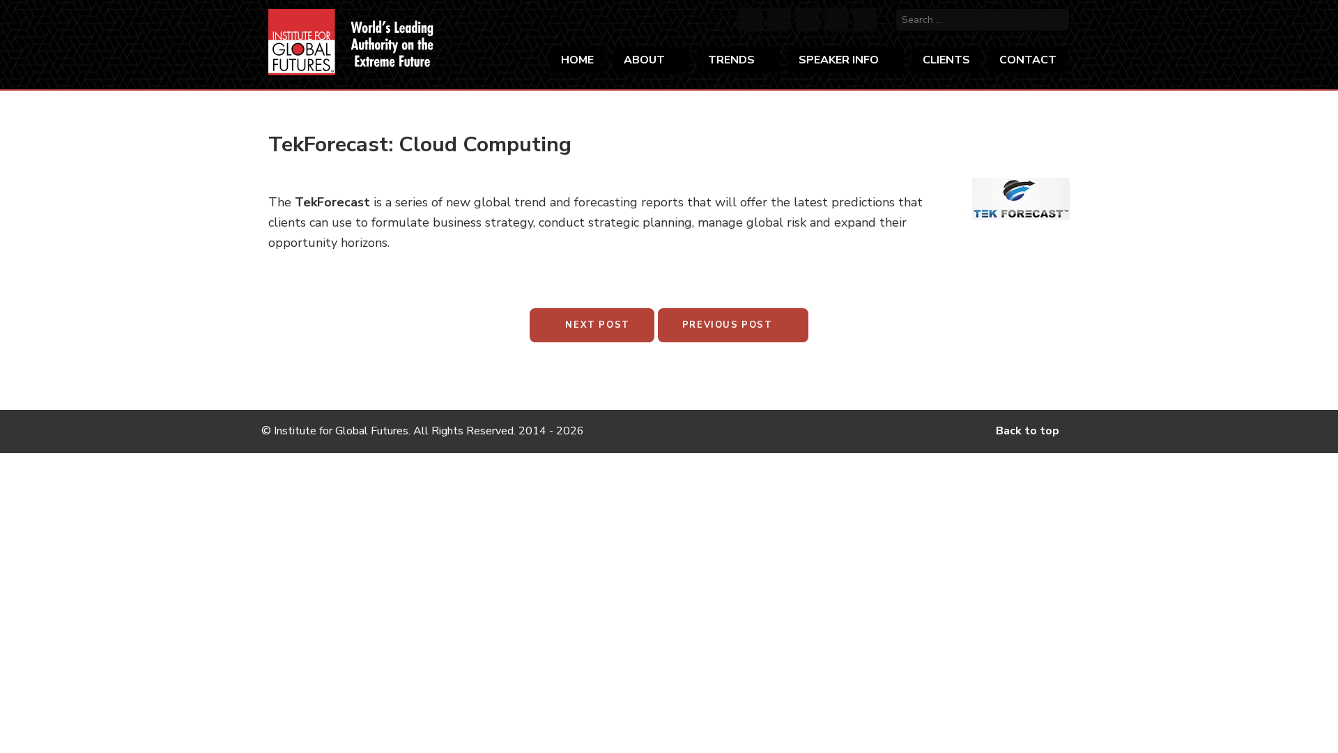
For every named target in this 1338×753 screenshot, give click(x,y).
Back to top (1029, 431)
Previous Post (729, 325)
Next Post (596, 325)
